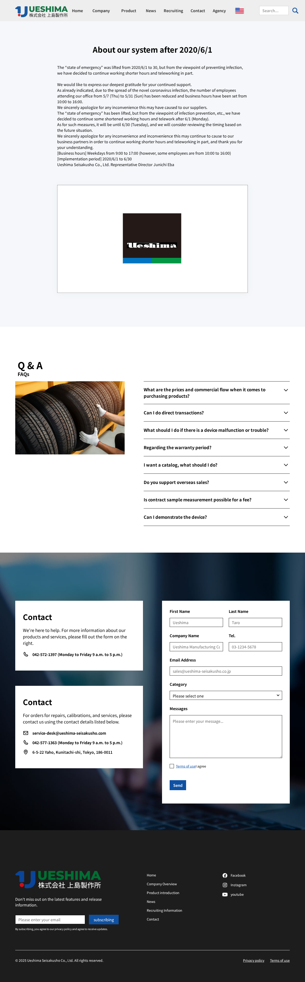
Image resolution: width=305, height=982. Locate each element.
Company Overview (162, 883)
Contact (198, 10)
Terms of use (280, 960)
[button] (101, 10)
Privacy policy (253, 960)
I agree (191, 766)
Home (77, 10)
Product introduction (163, 892)
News (151, 10)
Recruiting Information (164, 910)
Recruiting (173, 10)
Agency (219, 10)
